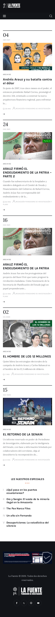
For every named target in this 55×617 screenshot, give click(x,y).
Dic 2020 (6, 317)
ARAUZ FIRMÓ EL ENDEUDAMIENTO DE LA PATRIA (26, 266)
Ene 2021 (6, 129)
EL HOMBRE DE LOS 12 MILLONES (27, 356)
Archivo (7, 74)
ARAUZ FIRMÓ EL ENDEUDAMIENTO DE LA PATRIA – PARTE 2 (27, 172)
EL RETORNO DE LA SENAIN (23, 434)
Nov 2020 (7, 395)
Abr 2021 (6, 40)
